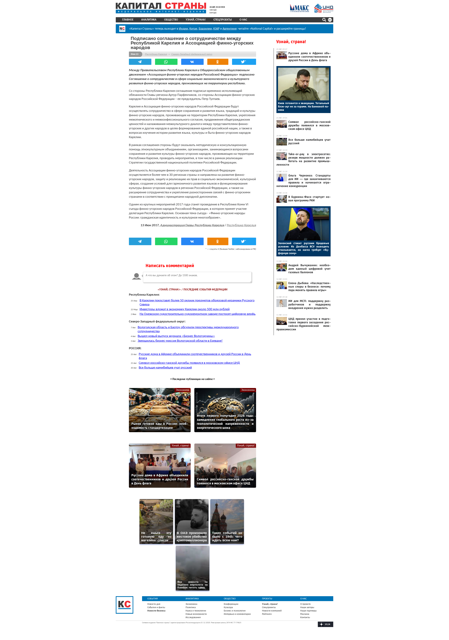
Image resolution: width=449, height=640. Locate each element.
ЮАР (216, 28)
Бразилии (205, 28)
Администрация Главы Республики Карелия (192, 225)
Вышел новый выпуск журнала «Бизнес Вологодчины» (176, 336)
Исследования (193, 617)
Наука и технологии (196, 611)
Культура (228, 607)
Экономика (182, 390)
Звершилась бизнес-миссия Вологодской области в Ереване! (180, 341)
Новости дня (153, 604)
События (152, 598)
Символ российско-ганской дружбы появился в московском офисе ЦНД (189, 363)
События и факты (156, 607)
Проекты (267, 598)
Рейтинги (267, 614)
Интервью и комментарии (237, 614)
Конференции (231, 604)
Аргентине (230, 28)
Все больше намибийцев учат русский (165, 367)
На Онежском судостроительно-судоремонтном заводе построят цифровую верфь (198, 314)
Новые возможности (196, 614)
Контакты (305, 617)
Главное (127, 19)
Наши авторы (307, 607)
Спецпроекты (222, 19)
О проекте (305, 604)
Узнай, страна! (196, 19)
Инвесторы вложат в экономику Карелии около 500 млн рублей (185, 309)
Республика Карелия (156, 54)
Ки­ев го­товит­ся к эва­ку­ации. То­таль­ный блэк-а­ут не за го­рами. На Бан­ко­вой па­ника (303, 106)
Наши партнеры (308, 611)
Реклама (304, 614)
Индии (183, 28)
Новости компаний (272, 611)
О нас (243, 19)
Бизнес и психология (235, 611)
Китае (193, 28)
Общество (171, 19)
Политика (191, 607)
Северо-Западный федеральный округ (191, 54)
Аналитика (148, 19)
